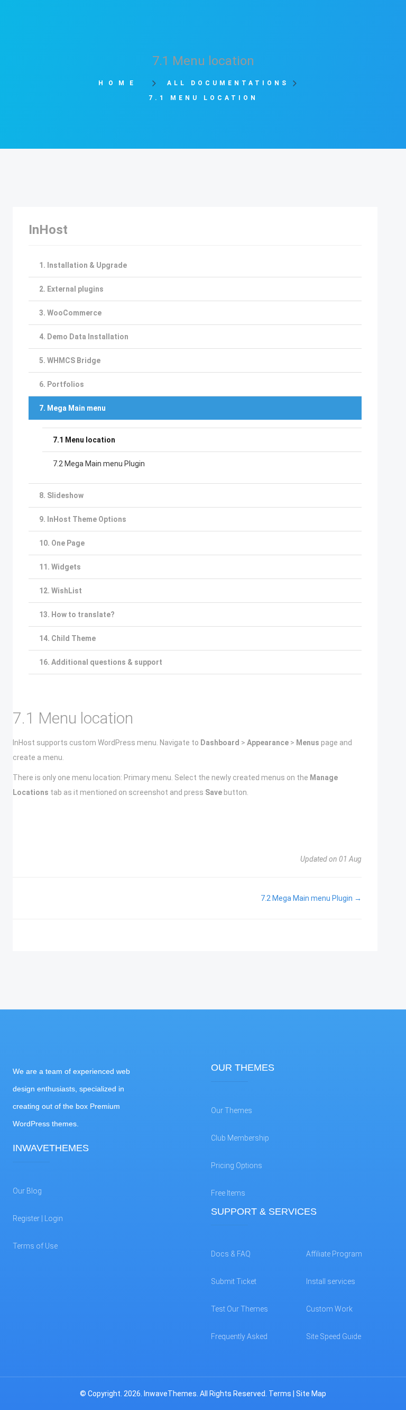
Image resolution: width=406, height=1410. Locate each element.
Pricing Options (236, 1165)
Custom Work (329, 1309)
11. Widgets (60, 567)
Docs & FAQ (231, 1254)
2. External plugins (71, 289)
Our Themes (231, 1110)
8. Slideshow (61, 495)
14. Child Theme (67, 638)
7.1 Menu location (84, 440)
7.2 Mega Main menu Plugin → (311, 898)
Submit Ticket (233, 1281)
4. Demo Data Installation (83, 336)
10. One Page (62, 543)
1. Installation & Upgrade (83, 265)
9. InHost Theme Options (82, 519)
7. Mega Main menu (72, 408)
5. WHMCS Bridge (69, 360)
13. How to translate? (77, 614)
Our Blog (27, 1191)
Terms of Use (35, 1246)
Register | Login (38, 1218)
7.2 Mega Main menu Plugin (99, 463)
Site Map (311, 1393)
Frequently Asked (239, 1336)
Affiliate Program (334, 1254)
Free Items (228, 1193)
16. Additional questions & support (100, 662)
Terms (280, 1393)
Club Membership (240, 1138)
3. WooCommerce (70, 313)
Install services (330, 1281)
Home (121, 83)
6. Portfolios (61, 384)
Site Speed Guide (333, 1336)
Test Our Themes (239, 1309)
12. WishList (60, 590)
